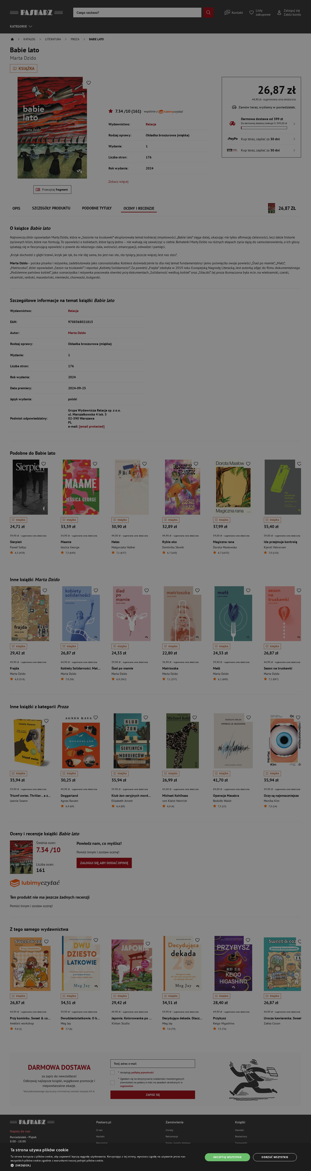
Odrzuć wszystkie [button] (274, 1157)
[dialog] (155, 1157)
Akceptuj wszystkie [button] (227, 1157)
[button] (104, 1165)
